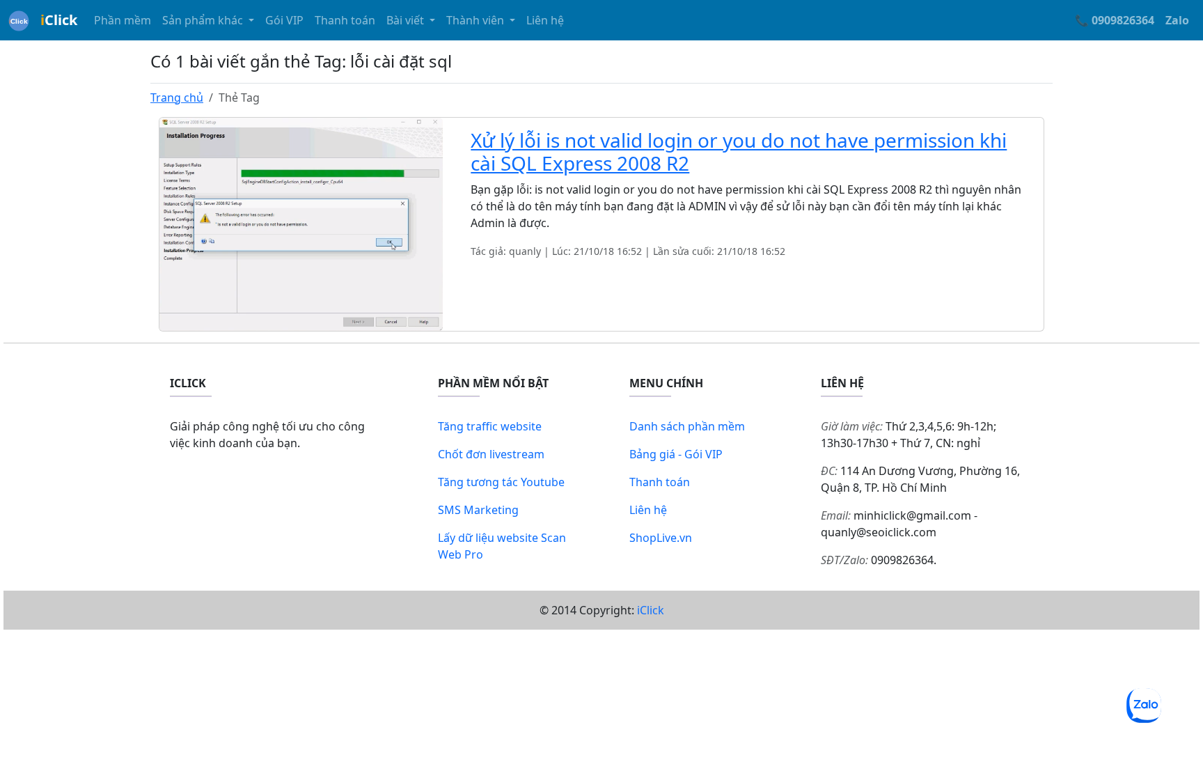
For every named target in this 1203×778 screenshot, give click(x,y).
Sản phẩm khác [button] (204, 20)
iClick (650, 610)
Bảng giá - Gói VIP (676, 454)
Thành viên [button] (476, 20)
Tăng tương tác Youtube (501, 482)
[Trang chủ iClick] (18, 20)
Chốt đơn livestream (491, 454)
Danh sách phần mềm (687, 426)
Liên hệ (545, 20)
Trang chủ (176, 97)
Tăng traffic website (490, 426)
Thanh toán (345, 20)
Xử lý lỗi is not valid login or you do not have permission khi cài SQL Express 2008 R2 (739, 152)
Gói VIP (284, 20)
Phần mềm (122, 20)
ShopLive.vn (660, 537)
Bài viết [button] (406, 20)
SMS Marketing (478, 510)
